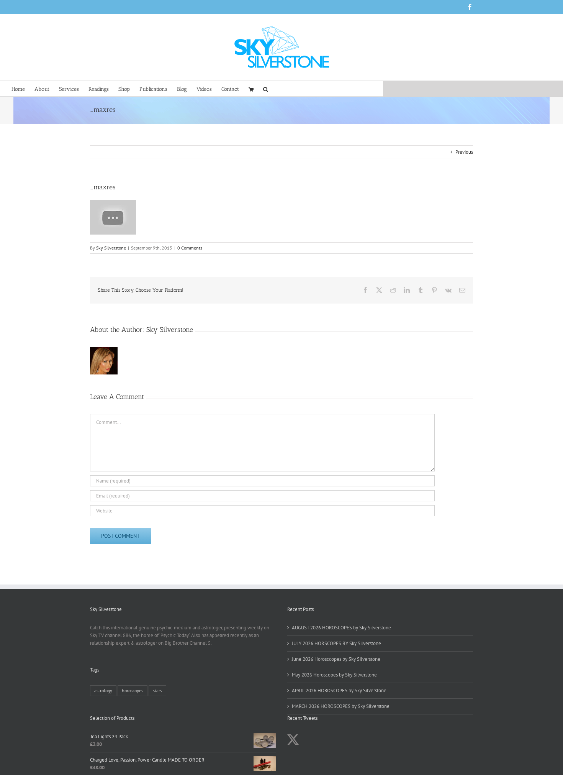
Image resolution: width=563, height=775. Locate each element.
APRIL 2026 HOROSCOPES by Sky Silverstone (339, 690)
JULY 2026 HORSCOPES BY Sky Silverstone (336, 643)
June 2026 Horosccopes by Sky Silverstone (336, 659)
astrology (103, 690)
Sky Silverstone (111, 248)
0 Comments (189, 248)
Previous (464, 152)
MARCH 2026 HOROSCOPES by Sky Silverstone (341, 706)
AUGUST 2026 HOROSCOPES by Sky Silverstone (341, 627)
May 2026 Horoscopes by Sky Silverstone (334, 675)
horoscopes (132, 690)
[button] (265, 88)
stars (157, 690)
